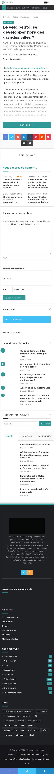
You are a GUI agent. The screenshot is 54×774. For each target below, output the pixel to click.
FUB (35, 716)
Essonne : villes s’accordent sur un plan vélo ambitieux (38, 200)
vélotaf (31, 735)
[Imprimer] (30, 143)
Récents (9, 436)
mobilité (21, 721)
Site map (6, 635)
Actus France (32, 17)
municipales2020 (34, 721)
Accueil (8, 17)
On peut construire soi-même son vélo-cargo (35, 365)
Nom (5, 258)
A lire (6, 665)
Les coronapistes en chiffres (35, 444)
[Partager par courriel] (24, 143)
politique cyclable (10, 730)
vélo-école (20, 735)
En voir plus (26, 125)
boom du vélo (41, 711)
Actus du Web (19, 17)
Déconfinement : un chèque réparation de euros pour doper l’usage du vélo (34, 398)
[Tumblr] (30, 137)
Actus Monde (10, 688)
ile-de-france (9, 721)
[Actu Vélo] (7, 2)
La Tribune (8, 674)
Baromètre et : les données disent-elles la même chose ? (32, 479)
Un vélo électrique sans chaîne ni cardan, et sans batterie (12, 183)
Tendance (27, 436)
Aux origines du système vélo (35, 388)
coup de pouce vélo (11, 716)
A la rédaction (10, 661)
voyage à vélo (33, 730)
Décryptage (9, 670)
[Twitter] (24, 572)
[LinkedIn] (24, 137)
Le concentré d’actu (40, 759)
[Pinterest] (36, 137)
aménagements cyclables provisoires (18, 711)
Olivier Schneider (10, 725)
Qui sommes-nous (10, 617)
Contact (5, 626)
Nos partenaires (9, 630)
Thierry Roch (8, 54)
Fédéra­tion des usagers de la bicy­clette (26, 68)
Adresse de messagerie (14, 268)
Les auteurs (7, 622)
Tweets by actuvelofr (12, 332)
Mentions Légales (10, 639)
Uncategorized (10, 656)
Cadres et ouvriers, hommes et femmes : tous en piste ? (34, 467)
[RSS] (30, 572)
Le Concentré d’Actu (13, 693)
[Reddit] (42, 137)
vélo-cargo (8, 735)
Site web (7, 279)
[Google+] (18, 137)
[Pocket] (48, 137)
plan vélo (31, 725)
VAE (22, 730)
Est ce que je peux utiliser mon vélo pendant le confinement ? (33, 377)
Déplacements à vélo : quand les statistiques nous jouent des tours (35, 455)
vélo (44, 730)
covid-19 (26, 716)
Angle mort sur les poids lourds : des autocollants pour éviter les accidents (38, 183)
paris (23, 725)
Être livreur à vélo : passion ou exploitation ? (12, 200)
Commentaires (45, 436)
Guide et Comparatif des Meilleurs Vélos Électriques (33, 354)
